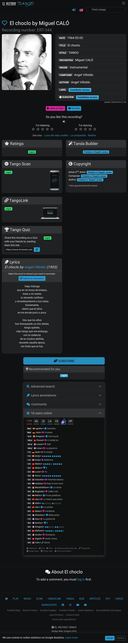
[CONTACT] (85, 605)
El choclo (69, 45)
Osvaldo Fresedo (67, 610)
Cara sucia (53, 436)
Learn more (71, 637)
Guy (37, 519)
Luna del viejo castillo (56, 135)
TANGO (69, 53)
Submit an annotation (33, 278)
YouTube (75, 108)
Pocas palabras (53, 495)
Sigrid (38, 538)
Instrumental (73, 67)
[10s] (64, 121)
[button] (81, 10)
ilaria (37, 475)
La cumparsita (78, 135)
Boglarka (39, 491)
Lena (39, 448)
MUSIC (27, 598)
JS (43, 421)
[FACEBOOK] (63, 605)
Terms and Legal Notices (64, 619)
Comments (39, 404)
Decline (120, 638)
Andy (37, 456)
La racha (57, 487)
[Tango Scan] (45, 428)
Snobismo (50, 534)
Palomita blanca (55, 479)
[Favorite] (5, 23)
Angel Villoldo (76, 75)
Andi (37, 452)
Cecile (38, 534)
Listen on (56, 108)
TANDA (70, 598)
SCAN (39, 598)
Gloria (47, 542)
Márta (38, 495)
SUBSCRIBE (66, 361)
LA (49, 421)
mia (37, 499)
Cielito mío (53, 491)
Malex (38, 464)
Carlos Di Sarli (72, 615)
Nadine (92, 135)
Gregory (40, 436)
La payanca (51, 448)
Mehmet (39, 530)
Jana (37, 432)
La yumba (48, 507)
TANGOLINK (54, 598)
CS (56, 421)
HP (70, 421)
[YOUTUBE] (78, 605)
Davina (38, 523)
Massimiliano (41, 487)
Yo (45, 471)
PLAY (16, 598)
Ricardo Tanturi (30, 610)
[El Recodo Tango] (6, 599)
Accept (109, 638)
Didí (49, 444)
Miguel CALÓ (76, 60)
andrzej (38, 483)
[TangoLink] (42, 542)
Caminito (51, 428)
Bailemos (48, 460)
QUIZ (81, 598)
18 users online (41, 413)
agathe (38, 428)
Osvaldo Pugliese (48, 610)
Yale (37, 542)
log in (81, 579)
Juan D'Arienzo (56, 615)
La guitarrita (49, 519)
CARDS (119, 598)
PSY (108, 598)
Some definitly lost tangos (108, 610)
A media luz (53, 440)
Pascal (40, 440)
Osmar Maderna (86, 610)
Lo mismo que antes (52, 499)
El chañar (48, 452)
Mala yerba (54, 515)
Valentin (39, 479)
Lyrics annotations (43, 395)
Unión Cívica (51, 538)
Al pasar (48, 432)
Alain (37, 503)
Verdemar (50, 511)
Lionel (40, 444)
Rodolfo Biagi (13, 610)
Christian (39, 515)
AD (36, 421)
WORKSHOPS (49, 604)
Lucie (37, 471)
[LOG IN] (73, 10)
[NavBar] (124, 3)
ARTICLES (95, 598)
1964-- (71, 38)
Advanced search (43, 386)
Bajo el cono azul (54, 483)
